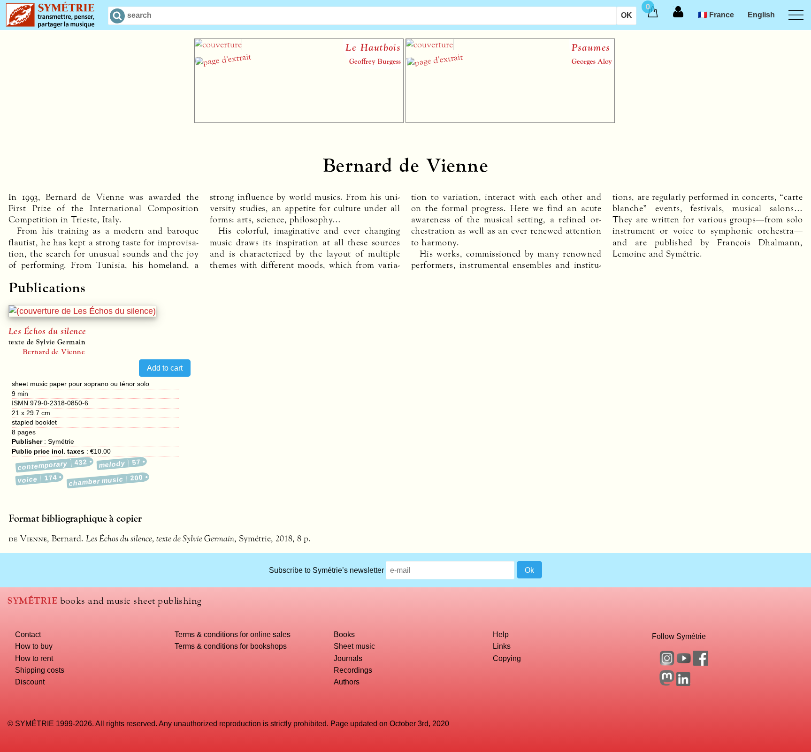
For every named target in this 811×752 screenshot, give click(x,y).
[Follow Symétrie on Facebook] (700, 663)
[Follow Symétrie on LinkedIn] (683, 683)
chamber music (106, 480)
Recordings (353, 670)
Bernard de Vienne (54, 352)
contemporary (53, 464)
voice (37, 478)
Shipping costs (39, 670)
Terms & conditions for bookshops (231, 646)
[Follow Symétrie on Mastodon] (666, 683)
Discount (30, 681)
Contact (28, 634)
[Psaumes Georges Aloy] (510, 120)
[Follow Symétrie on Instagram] (666, 663)
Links (502, 646)
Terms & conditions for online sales (233, 634)
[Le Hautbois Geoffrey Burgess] (299, 120)
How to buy (34, 646)
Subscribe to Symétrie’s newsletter (326, 570)
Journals (348, 658)
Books (344, 634)
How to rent (34, 658)
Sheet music (354, 646)
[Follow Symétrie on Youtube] (683, 663)
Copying (507, 658)
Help (501, 634)
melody (120, 463)
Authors (347, 681)
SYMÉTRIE (32, 601)
